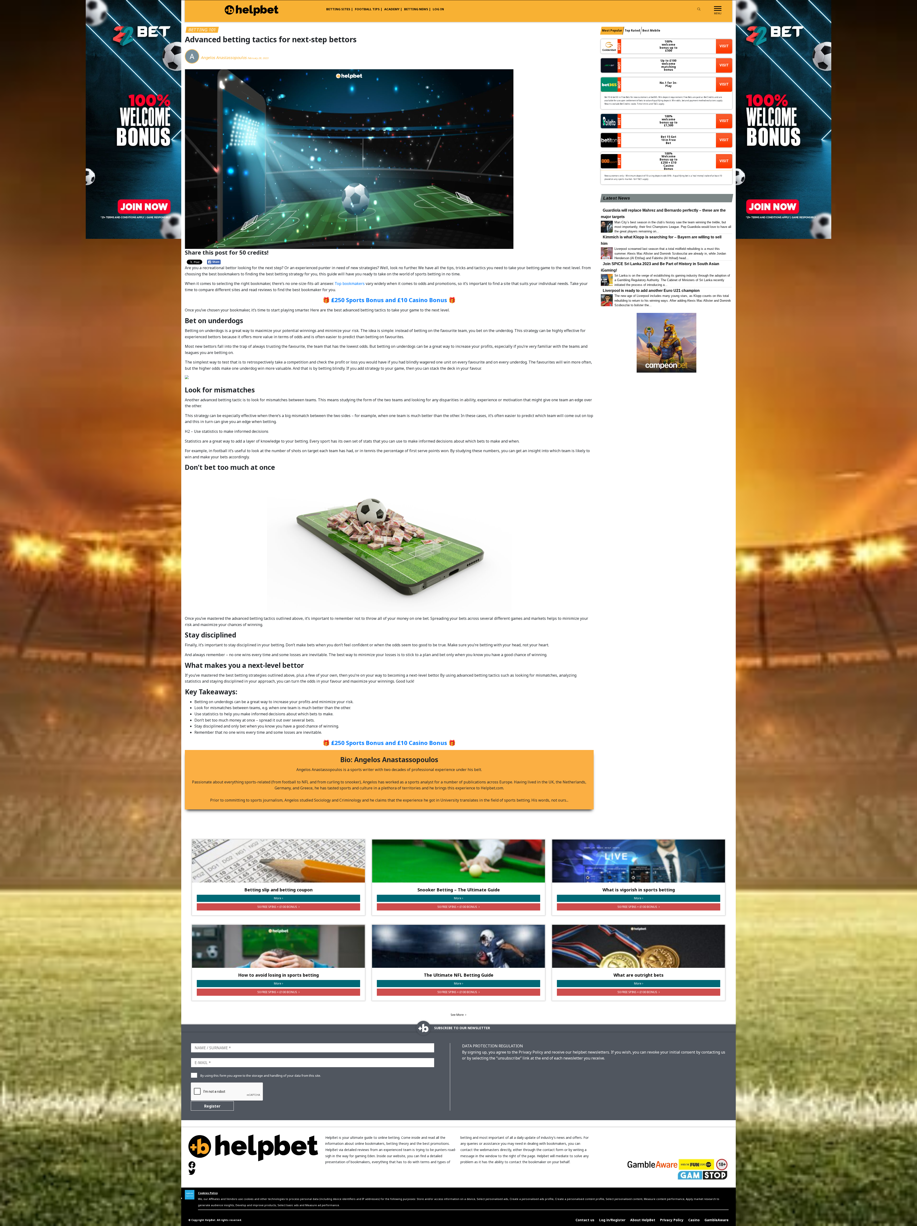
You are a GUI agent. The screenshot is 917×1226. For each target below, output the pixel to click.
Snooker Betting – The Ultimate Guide (458, 890)
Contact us (585, 1220)
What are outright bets (638, 975)
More (277, 898)
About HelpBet (642, 1220)
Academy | (393, 9)
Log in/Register (612, 1220)
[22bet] (783, 119)
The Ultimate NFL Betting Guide (458, 975)
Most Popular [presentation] (612, 30)
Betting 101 (202, 29)
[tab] (612, 31)
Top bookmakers (350, 283)
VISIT (724, 46)
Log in (438, 9)
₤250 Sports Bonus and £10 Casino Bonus (389, 300)
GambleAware (716, 1220)
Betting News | (417, 9)
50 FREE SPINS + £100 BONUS (277, 907)
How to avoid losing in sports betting (278, 975)
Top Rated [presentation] (632, 30)
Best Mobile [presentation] (651, 30)
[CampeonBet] (666, 343)
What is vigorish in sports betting (638, 890)
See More (457, 1015)
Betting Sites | (339, 9)
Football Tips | (368, 9)
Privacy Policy (671, 1220)
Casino (694, 1220)
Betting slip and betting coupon (278, 890)
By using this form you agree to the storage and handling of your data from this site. (260, 1075)
